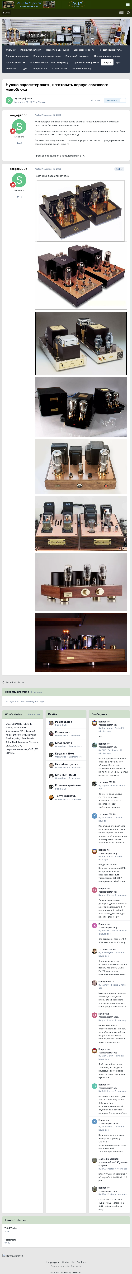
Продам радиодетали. (110, 49)
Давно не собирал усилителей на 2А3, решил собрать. (113, 1162)
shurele (17, 734)
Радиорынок (37, 35)
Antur (8, 742)
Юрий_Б (27, 723)
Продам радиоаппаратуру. (108, 56)
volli (24, 734)
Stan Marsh (28, 738)
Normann (33, 742)
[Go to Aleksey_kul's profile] (94, 951)
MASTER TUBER (65, 774)
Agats (9, 734)
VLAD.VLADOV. (13, 745)
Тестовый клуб (65, 796)
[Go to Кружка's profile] (94, 783)
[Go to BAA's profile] (94, 1160)
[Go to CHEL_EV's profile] (94, 745)
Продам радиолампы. (17, 56)
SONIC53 (10, 753)
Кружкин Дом (64, 753)
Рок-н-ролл (62, 732)
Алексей (30, 731)
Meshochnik (20, 727)
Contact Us (68, 1262)
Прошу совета (106, 981)
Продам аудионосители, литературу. (49, 62)
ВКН (22, 731)
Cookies (81, 1262)
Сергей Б (16, 723)
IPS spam (54, 1272)
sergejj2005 (25, 98)
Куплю (119, 62)
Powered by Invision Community (66, 1266)
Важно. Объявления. (31, 49)
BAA (104, 1168)
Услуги (107, 62)
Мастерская (63, 743)
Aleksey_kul (107, 952)
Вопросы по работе (84, 49)
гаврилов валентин (16, 749)
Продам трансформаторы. (47, 56)
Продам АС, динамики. (78, 56)
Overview (11, 49)
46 (20, 143)
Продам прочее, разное (86, 62)
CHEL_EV (33, 749)
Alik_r (18, 738)
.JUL (8, 723)
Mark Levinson (20, 742)
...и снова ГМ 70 (107, 782)
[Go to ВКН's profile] (94, 1086)
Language (52, 1262)
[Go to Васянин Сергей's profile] (94, 925)
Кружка (32, 734)
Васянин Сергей (110, 930)
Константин (12, 731)
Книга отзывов (59, 68)
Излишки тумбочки (68, 785)
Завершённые (39, 68)
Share (96, 100)
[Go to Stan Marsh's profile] (94, 723)
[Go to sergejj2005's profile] (9, 100)
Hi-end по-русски (66, 764)
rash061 (105, 985)
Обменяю (11, 68)
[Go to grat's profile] (94, 890)
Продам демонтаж (16, 62)
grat (104, 895)
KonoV (9, 727)
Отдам (24, 68)
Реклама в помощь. (82, 68)
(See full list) (34, 714)
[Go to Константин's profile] (94, 816)
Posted (117, 895)
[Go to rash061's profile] (94, 983)
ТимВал (10, 738)
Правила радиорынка (57, 49)
